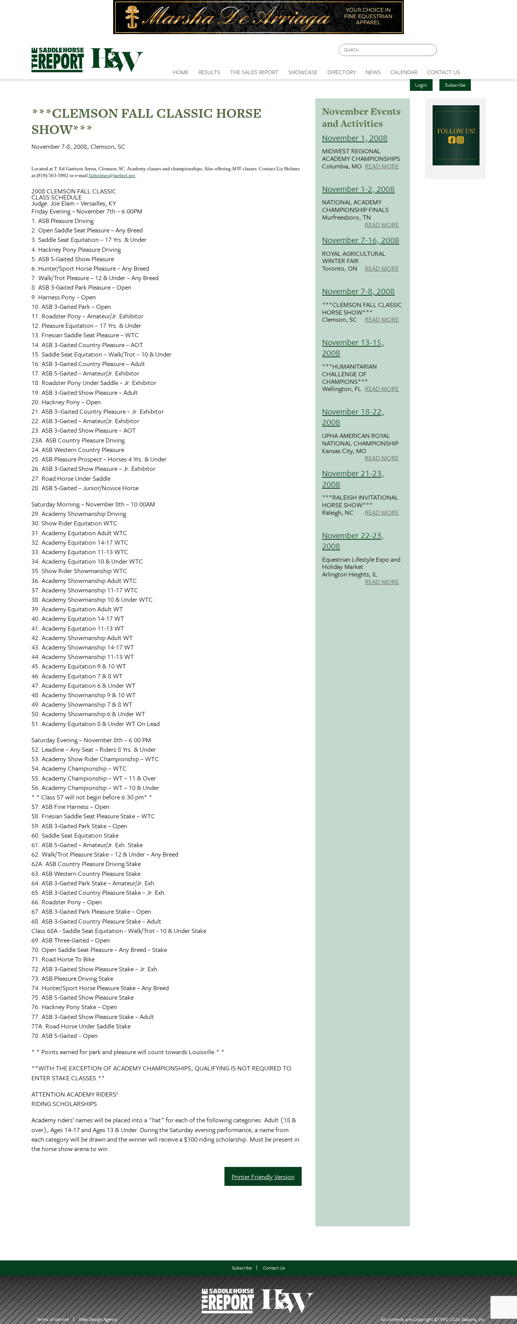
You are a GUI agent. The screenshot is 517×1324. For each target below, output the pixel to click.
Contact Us (274, 1267)
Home (180, 72)
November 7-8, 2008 (358, 291)
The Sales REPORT (254, 72)
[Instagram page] (475, 52)
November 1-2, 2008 (358, 189)
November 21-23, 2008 (353, 478)
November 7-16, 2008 (360, 240)
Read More (382, 166)
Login (421, 85)
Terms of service (52, 1319)
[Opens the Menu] (475, 69)
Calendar (404, 72)
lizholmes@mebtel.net (112, 175)
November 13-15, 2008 (353, 347)
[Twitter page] (461, 52)
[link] (180, 70)
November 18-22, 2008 (353, 416)
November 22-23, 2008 (353, 540)
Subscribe (455, 85)
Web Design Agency (98, 1319)
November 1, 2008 (355, 137)
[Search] (431, 50)
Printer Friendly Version (263, 1176)
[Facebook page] (446, 52)
